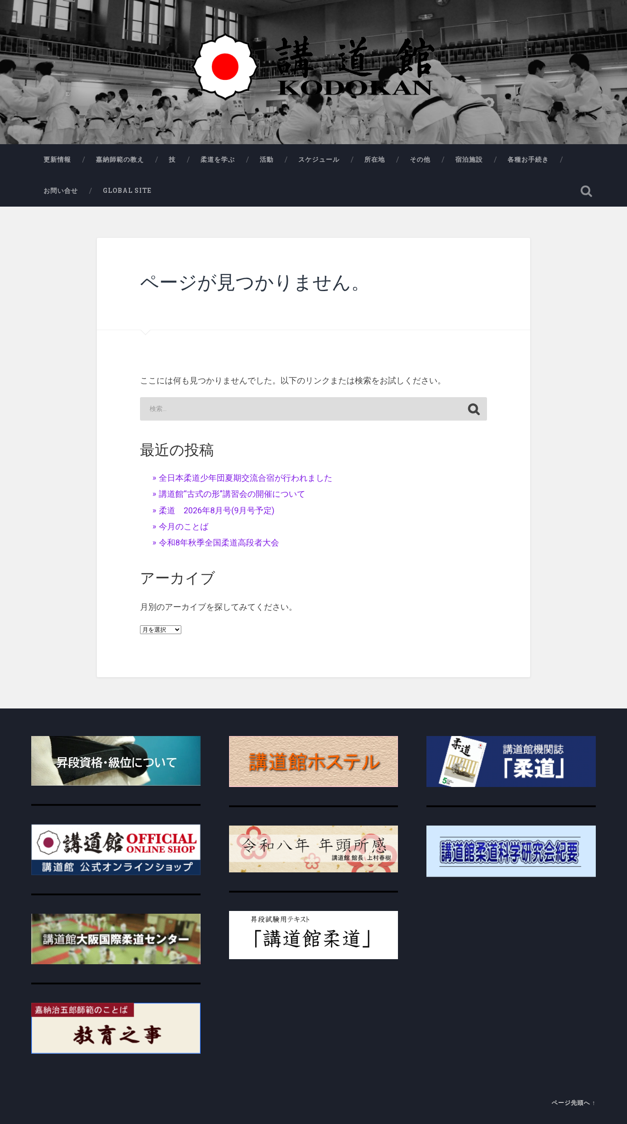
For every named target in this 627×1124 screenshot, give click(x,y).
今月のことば (183, 526)
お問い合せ (61, 190)
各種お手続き (528, 159)
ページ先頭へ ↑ (574, 1102)
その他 (420, 159)
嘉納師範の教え (120, 159)
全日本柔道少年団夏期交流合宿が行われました (245, 478)
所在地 (374, 159)
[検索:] (313, 409)
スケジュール (319, 159)
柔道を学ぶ (218, 159)
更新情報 (57, 159)
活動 (267, 159)
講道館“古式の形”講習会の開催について (232, 494)
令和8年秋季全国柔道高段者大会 (219, 542)
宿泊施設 (469, 159)
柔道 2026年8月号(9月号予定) (216, 510)
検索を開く (586, 191)
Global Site (127, 190)
